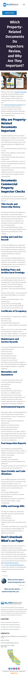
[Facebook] (9, 669)
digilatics (14, 673)
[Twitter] (12, 669)
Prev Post (5, 575)
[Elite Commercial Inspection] (10, 4)
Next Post (21, 585)
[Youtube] (19, 669)
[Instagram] (14, 669)
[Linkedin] (16, 669)
